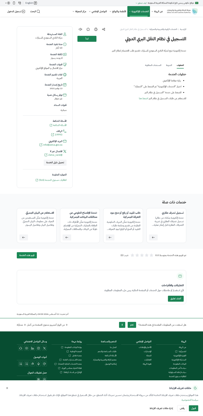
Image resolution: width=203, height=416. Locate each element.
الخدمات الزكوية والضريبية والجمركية (163, 29)
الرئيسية (183, 29)
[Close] (7, 388)
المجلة (148, 355)
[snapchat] (20, 348)
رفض (182, 408)
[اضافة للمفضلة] (88, 29)
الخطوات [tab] (180, 65)
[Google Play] (38, 379)
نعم (132, 324)
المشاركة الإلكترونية (179, 359)
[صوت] (80, 29)
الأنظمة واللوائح (119, 11)
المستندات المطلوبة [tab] (153, 65)
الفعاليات (147, 359)
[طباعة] (96, 29)
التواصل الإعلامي (99, 11)
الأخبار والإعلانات (145, 347)
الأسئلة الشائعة (111, 355)
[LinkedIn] (32, 348)
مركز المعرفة (80, 11)
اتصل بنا (113, 347)
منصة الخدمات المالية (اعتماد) (70, 363)
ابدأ (87, 38)
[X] (44, 348)
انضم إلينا (182, 351)
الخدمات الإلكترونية (140, 11)
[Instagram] (38, 348)
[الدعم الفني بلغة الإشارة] (32, 363)
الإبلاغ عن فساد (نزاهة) (73, 372)
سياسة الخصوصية (190, 400)
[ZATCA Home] (182, 11)
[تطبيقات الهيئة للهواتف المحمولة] (14, 3)
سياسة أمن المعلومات (177, 368)
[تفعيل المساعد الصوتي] (38, 363)
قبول (193, 408)
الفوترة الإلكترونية (180, 355)
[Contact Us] (19, 3)
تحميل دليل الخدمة (55, 162)
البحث (33, 11)
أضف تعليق (175, 298)
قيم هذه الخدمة (26, 255)
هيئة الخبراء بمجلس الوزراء (72, 368)
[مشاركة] (104, 29)
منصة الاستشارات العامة (72, 359)
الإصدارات (147, 351)
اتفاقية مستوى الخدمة (177, 376)
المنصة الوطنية (76, 351)
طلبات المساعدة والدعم (107, 351)
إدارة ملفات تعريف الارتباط (161, 408)
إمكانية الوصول (111, 363)
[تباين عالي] (44, 363)
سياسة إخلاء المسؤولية (177, 372)
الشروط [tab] (169, 65)
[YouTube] (26, 348)
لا (122, 324)
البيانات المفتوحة (179, 363)
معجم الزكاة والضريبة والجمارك (105, 359)
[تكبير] (20, 363)
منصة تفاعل (77, 355)
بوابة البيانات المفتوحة (73, 347)
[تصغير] (26, 363)
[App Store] (44, 379)
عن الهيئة (158, 11)
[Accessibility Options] (8, 3)
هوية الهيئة (147, 363)
